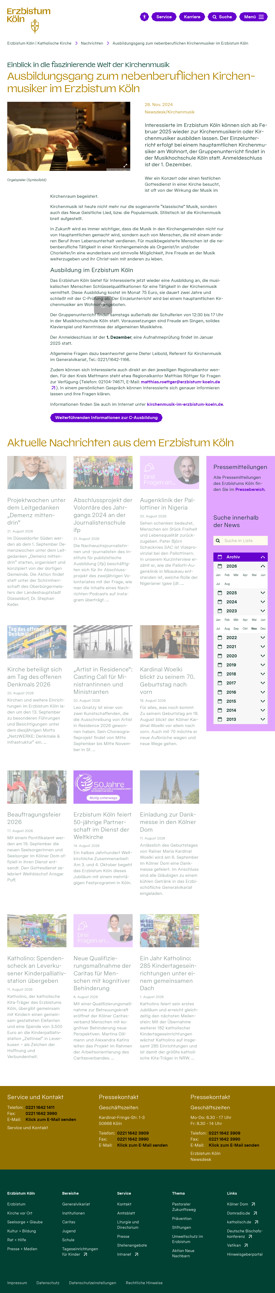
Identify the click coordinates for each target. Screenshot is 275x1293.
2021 (231, 646)
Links (232, 1193)
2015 (231, 701)
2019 (231, 664)
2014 (231, 710)
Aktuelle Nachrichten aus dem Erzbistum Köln (120, 443)
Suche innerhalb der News (235, 521)
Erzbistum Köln (21, 1193)
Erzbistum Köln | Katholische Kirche (39, 43)
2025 (231, 592)
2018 (231, 673)
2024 (231, 601)
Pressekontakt (119, 1096)
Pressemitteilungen (240, 466)
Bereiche (70, 1193)
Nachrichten (92, 43)
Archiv (233, 556)
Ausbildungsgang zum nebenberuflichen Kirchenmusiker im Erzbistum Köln (180, 43)
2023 (231, 610)
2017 (231, 682)
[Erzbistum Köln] (28, 20)
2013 (231, 719)
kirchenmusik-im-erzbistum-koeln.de (185, 404)
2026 (231, 566)
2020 (231, 655)
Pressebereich (250, 489)
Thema (178, 1193)
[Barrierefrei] (144, 16)
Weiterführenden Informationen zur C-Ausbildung (106, 417)
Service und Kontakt (35, 1096)
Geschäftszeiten (118, 1107)
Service (124, 1193)
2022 (231, 637)
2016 (231, 692)
